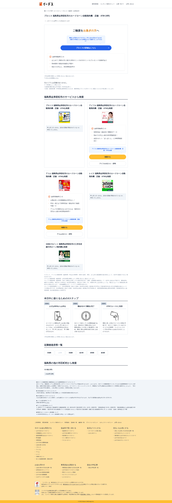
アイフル (38, 449)
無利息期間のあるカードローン (44, 435)
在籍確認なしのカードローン (44, 433)
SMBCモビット (40, 456)
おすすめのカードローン (42, 431)
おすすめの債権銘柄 (41, 474)
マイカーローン (66, 440)
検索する (108, 157)
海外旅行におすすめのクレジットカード (125, 435)
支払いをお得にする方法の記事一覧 (124, 431)
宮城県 (49, 352)
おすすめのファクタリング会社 (70, 470)
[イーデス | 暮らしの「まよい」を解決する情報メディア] (46, 5)
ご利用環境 (38, 422)
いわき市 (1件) (49, 374)
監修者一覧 (74, 422)
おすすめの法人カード (121, 438)
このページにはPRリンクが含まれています (58, 21)
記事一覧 (119, 4)
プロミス (64, 11)
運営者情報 (95, 4)
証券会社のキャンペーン (42, 470)
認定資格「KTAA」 (86, 494)
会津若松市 (76, 11)
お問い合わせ (130, 4)
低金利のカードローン (68, 431)
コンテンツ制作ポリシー (107, 4)
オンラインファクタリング (69, 474)
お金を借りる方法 (41, 445)
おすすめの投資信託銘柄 (42, 472)
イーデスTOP (49, 11)
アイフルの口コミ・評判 (107, 163)
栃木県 (81, 352)
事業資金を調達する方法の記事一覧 (71, 467)
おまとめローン (92, 433)
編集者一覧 (82, 422)
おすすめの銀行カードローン (70, 433)
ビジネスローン (66, 477)
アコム (38, 452)
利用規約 (67, 422)
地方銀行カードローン (68, 435)
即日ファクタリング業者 (68, 472)
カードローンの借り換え (95, 431)
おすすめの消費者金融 (42, 442)
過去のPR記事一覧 (93, 467)
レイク (38, 454)
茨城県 (71, 352)
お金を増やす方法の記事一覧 (44, 467)
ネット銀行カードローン (68, 438)
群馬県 (92, 352)
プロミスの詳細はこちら (86, 48)
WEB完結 (38, 440)
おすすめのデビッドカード (122, 440)
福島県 (70, 11)
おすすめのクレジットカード (122, 433)
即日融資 (38, 438)
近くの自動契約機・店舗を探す (44, 459)
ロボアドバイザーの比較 (42, 477)
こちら (47, 402)
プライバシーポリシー (92, 422)
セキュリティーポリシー (106, 422)
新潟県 (103, 352)
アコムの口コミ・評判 (64, 234)
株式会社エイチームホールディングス (73, 484)
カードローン (57, 11)
